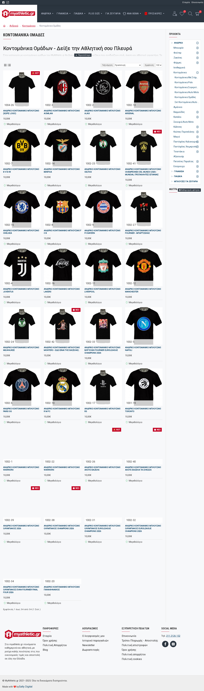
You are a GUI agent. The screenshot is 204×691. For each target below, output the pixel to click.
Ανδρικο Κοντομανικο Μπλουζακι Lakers (62, 290)
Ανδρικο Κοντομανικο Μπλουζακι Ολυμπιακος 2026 (21, 527)
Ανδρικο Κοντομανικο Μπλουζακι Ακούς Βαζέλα (102, 468)
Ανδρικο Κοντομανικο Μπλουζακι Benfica (62, 170)
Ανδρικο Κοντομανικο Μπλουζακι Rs (102, 409)
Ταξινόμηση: (107, 65)
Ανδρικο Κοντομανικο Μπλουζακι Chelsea (21, 231)
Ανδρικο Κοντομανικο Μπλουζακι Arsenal (143, 112)
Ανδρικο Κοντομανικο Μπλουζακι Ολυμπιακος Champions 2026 (62, 527)
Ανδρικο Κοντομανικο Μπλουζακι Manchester (143, 290)
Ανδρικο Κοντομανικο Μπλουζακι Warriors (21, 468)
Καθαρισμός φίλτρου (190, 190)
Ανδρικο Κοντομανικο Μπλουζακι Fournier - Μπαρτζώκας (143, 231)
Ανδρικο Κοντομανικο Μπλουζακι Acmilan (62, 112)
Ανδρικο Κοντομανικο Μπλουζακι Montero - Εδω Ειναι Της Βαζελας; (62, 348)
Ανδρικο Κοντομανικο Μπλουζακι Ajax (102, 112)
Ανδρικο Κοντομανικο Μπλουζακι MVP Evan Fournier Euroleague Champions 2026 (102, 350)
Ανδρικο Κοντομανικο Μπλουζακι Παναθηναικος (62, 588)
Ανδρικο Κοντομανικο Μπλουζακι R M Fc (62, 409)
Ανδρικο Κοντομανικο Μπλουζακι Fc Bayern (102, 231)
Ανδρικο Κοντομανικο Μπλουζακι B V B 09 (21, 170)
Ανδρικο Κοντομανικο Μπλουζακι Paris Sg (21, 409)
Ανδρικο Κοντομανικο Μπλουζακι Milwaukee (21, 348)
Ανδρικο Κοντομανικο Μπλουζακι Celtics (102, 170)
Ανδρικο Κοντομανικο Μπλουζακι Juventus (21, 290)
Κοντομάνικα (28, 26)
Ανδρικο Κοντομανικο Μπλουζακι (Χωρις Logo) (21, 112)
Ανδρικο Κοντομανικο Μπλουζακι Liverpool (102, 290)
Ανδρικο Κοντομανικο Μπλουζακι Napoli (143, 348)
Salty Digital (25, 686)
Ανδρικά (14, 26)
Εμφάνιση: (149, 65)
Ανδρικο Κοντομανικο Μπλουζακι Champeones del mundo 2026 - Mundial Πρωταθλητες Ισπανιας (143, 172)
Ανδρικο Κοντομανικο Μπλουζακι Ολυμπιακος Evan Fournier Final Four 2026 (21, 589)
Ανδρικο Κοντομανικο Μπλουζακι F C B (62, 231)
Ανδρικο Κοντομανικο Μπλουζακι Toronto (143, 409)
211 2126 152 (173, 635)
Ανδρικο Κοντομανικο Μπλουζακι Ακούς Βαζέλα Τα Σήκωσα (143, 468)
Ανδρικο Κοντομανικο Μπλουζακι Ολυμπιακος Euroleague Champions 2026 (102, 528)
